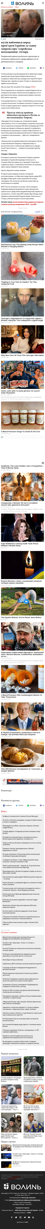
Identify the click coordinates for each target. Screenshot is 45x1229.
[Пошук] (43, 3)
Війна (17, 7)
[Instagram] (20, 1217)
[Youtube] (29, 1217)
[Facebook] (11, 1217)
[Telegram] (24, 1217)
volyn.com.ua (16, 1177)
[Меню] (2, 3)
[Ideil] (22, 1222)
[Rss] (33, 1217)
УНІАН (33, 87)
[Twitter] (16, 1217)
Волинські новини (7, 7)
